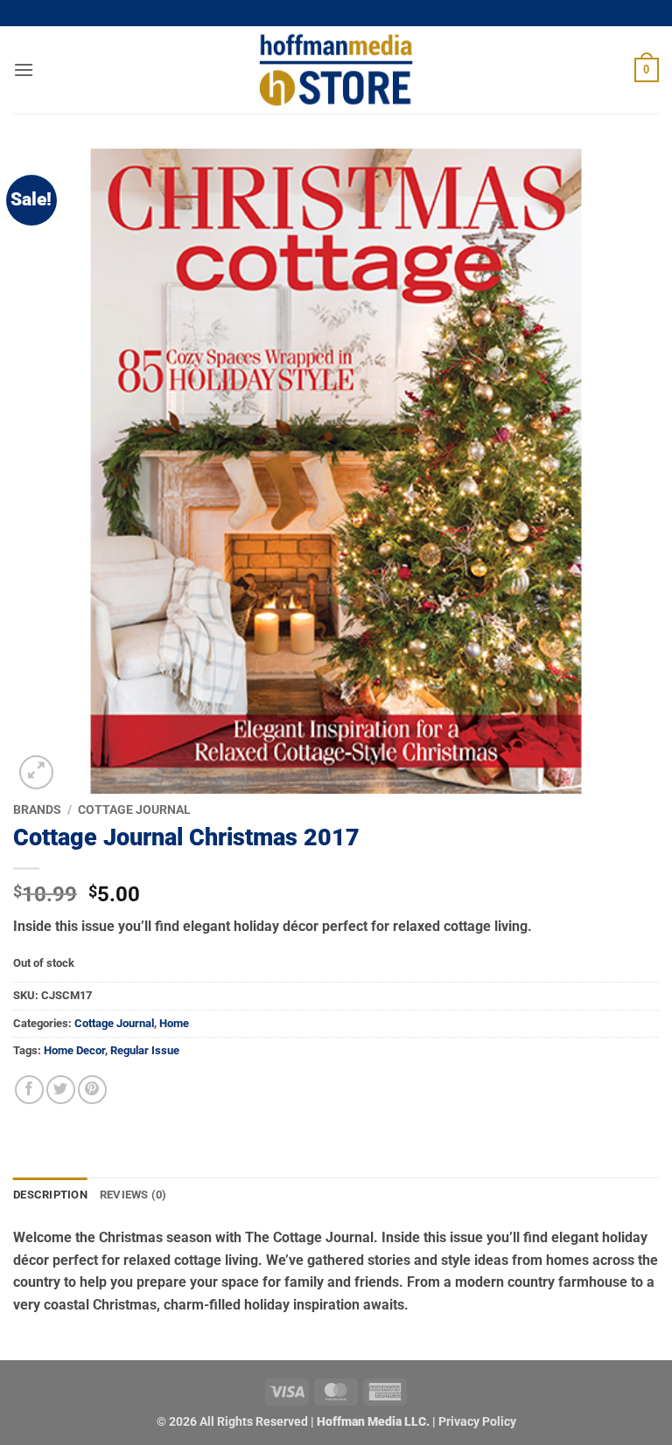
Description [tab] (50, 1194)
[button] (23, 69)
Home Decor (74, 1050)
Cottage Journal (134, 809)
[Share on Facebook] (29, 1089)
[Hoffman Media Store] (336, 70)
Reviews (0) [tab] (133, 1194)
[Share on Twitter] (60, 1089)
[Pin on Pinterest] (92, 1089)
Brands (37, 809)
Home (174, 1023)
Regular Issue (144, 1050)
